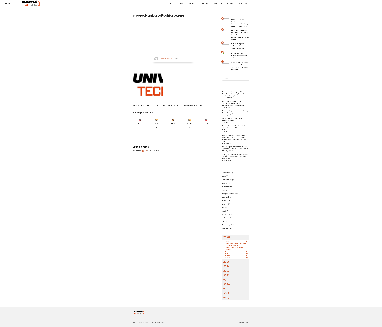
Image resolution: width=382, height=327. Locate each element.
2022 (226, 275)
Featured (225, 197)
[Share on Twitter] (185, 59)
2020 (226, 284)
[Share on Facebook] (182, 59)
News (224, 208)
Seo (223, 211)
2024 (226, 266)
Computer (204, 3)
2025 (226, 262)
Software (230, 3)
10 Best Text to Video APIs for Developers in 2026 (239, 55)
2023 (226, 271)
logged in (144, 151)
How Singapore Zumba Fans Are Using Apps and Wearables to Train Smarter (235, 148)
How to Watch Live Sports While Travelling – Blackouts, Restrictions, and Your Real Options (240, 22)
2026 (226, 237)
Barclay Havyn (166, 59)
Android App (226, 173)
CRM (223, 190)
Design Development (229, 194)
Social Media (217, 3)
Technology (226, 225)
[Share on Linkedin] (191, 59)
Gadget (181, 3)
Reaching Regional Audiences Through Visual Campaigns (238, 46)
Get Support (244, 322)
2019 (226, 289)
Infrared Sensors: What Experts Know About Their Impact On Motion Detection (239, 66)
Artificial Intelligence (229, 180)
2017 (226, 298)
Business (192, 3)
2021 (226, 280)
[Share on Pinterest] (188, 59)
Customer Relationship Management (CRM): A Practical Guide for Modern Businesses (235, 156)
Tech (171, 3)
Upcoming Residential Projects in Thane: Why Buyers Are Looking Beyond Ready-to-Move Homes (240, 34)
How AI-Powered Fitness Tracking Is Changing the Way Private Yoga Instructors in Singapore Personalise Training (234, 138)
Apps (224, 176)
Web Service (243, 3)
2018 (226, 293)
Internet (225, 204)
